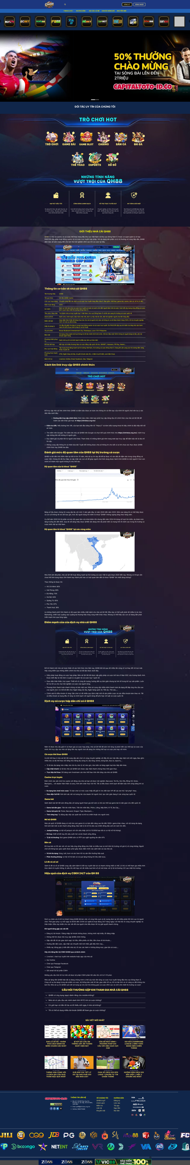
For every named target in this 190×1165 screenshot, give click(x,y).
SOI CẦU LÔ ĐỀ (94, 11)
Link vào (117, 1103)
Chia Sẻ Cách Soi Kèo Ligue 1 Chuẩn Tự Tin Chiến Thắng (108, 1074)
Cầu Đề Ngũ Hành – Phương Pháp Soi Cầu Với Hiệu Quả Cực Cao (108, 1045)
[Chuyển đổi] (46, 995)
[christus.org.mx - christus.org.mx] (53, 4)
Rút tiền (117, 1111)
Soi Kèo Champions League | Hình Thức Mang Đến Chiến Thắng (134, 1045)
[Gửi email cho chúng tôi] (60, 1108)
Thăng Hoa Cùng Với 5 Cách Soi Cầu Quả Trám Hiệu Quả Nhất (56, 1074)
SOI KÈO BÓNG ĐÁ (108, 11)
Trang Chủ (68, 11)
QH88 (47, 237)
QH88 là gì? (100, 1100)
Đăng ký (117, 1100)
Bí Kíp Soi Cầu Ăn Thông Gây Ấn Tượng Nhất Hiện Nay (82, 1044)
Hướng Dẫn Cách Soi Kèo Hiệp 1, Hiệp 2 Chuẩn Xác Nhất (134, 1074)
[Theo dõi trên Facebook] (51, 1108)
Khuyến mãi (100, 1111)
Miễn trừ (99, 1106)
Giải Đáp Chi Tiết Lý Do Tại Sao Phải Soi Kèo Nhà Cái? (82, 1074)
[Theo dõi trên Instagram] (54, 1108)
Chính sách (100, 1103)
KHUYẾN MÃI (121, 11)
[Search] (65, 4)
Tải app (116, 1106)
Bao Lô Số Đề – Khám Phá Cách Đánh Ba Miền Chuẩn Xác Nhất (56, 1044)
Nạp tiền (117, 1108)
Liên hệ (99, 1108)
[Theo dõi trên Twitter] (57, 1108)
